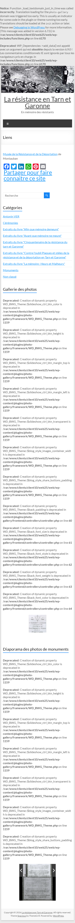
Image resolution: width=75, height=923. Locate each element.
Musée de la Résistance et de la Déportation (30, 154)
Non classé (9, 276)
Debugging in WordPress (29, 27)
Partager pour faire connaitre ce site (28, 175)
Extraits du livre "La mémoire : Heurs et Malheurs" (34, 263)
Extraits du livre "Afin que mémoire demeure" (31, 229)
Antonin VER (11, 216)
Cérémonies (10, 223)
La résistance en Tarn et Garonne (37, 102)
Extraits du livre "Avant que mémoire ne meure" (32, 235)
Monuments (10, 270)
